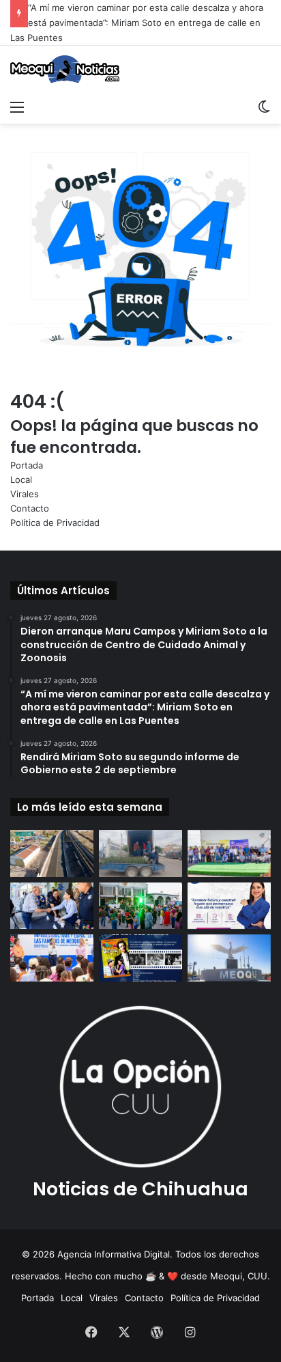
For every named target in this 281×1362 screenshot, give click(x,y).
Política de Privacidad (55, 522)
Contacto (29, 508)
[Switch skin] (264, 106)
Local (21, 479)
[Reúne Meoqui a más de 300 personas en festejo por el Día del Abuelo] (140, 906)
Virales (24, 493)
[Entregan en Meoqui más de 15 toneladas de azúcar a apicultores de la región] (229, 853)
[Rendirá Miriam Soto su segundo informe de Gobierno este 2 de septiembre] (229, 906)
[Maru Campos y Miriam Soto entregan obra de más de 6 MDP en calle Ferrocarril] (51, 853)
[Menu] (17, 106)
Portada (26, 465)
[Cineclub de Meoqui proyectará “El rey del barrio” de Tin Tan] (140, 958)
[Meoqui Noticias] (64, 69)
